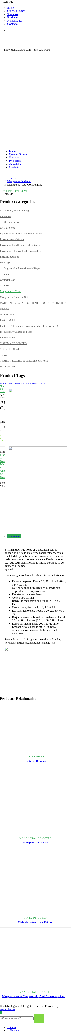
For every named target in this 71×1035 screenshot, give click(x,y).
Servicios (12, 14)
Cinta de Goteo (7, 228)
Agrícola (3, 383)
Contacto (12, 23)
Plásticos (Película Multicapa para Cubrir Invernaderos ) (29, 326)
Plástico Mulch (7, 320)
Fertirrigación (7, 262)
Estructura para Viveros (12, 239)
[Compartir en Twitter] (1, 492)
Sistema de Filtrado (10, 349)
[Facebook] (6, 66)
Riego (34, 383)
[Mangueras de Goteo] (35, 803)
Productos (13, 17)
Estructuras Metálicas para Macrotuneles (20, 245)
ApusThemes (7, 1009)
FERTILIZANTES (10, 256)
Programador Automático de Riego (22, 268)
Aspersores (5, 216)
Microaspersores (12, 222)
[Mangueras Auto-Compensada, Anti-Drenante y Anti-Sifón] (35, 960)
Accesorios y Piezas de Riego (15, 210)
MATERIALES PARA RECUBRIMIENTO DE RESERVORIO (33, 303)
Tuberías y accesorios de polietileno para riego (24, 360)
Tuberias (4, 355)
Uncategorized (7, 366)
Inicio (10, 7)
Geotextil (4, 285)
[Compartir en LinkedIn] (1, 496)
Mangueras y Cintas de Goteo (15, 297)
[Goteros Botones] (35, 729)
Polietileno (26, 383)
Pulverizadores (7, 337)
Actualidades (14, 20)
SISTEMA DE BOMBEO (13, 343)
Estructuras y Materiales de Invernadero (20, 251)
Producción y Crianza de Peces (16, 331)
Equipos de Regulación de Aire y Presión (21, 233)
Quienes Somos (16, 10)
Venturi (7, 274)
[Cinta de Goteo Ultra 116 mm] (35, 883)
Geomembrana (7, 280)
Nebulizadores (7, 314)
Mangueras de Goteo (19, 181)
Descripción (14, 536)
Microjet (4, 308)
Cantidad (4, 421)
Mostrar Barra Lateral (15, 190)
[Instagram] (16, 66)
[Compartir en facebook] (1, 489)
